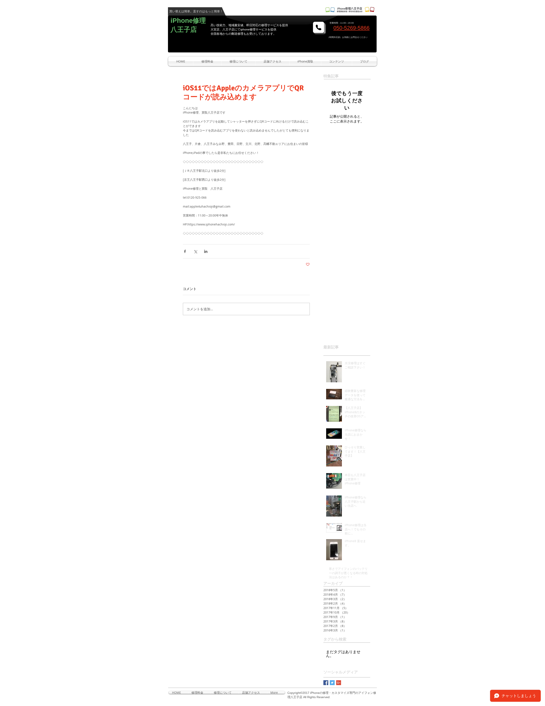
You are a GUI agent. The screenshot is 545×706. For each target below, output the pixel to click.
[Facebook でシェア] (185, 251)
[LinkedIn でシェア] (206, 251)
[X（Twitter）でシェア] (195, 251)
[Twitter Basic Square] (332, 682)
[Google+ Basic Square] (338, 682)
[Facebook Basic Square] (325, 682)
